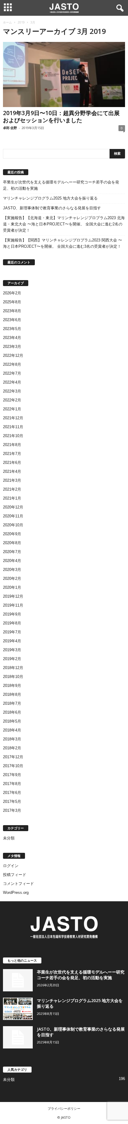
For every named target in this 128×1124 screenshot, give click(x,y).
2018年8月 (12, 694)
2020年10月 (13, 525)
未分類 (9, 838)
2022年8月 (12, 364)
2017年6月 (12, 792)
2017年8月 (12, 783)
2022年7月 (12, 373)
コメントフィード (18, 883)
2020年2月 (12, 578)
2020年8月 (12, 543)
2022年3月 (12, 391)
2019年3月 (12, 650)
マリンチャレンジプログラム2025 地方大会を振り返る (50, 198)
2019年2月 (12, 659)
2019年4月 (12, 641)
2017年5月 (12, 801)
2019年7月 (12, 632)
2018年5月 (12, 721)
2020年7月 (12, 552)
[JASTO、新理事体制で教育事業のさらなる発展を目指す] (18, 1037)
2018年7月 (12, 703)
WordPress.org (16, 892)
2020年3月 (12, 569)
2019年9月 (12, 614)
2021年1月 (12, 498)
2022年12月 (13, 355)
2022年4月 (12, 382)
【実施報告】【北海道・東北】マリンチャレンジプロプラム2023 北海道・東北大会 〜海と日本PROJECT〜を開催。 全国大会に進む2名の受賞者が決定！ (64, 224)
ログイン (10, 866)
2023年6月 (12, 320)
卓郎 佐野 (10, 127)
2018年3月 (12, 739)
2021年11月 (13, 427)
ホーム (7, 22)
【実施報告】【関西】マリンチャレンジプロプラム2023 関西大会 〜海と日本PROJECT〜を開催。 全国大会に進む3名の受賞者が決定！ (62, 243)
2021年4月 (12, 471)
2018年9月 (12, 685)
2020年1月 (12, 587)
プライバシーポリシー (64, 1108)
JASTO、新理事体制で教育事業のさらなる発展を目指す (52, 208)
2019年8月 (12, 623)
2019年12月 (13, 596)
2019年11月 (13, 605)
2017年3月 (12, 810)
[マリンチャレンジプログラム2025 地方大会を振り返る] (18, 1009)
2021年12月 (13, 418)
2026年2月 (12, 293)
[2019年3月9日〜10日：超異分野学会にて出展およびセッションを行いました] (64, 74)
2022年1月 (12, 409)
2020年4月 (12, 560)
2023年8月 (12, 311)
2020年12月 (13, 507)
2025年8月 (12, 302)
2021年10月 (13, 436)
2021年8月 (12, 444)
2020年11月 (13, 516)
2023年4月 (12, 337)
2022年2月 (12, 400)
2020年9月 (12, 534)
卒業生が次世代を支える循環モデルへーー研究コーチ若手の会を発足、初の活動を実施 (61, 185)
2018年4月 (12, 730)
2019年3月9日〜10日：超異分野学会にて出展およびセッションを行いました (61, 116)
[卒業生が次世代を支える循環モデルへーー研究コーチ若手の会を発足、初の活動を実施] (18, 980)
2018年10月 (13, 676)
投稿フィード (14, 874)
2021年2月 (12, 489)
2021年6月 (12, 462)
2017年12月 (13, 757)
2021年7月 (12, 453)
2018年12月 (13, 667)
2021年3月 (12, 480)
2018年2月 (12, 748)
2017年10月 (13, 766)
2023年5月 (12, 328)
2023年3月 (12, 346)
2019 (21, 22)
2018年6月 (12, 712)
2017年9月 (12, 775)
